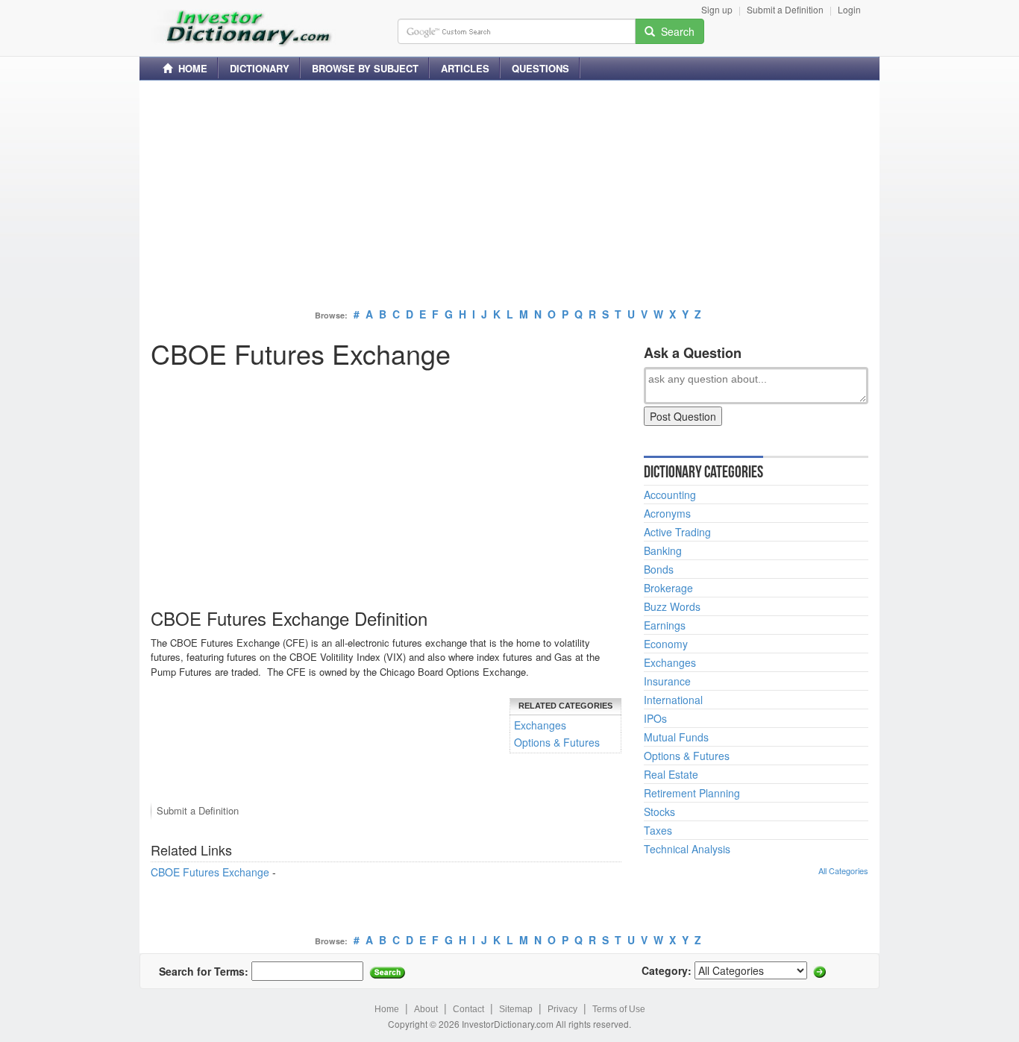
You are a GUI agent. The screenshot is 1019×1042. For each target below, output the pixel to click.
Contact (468, 1009)
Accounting (670, 494)
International (673, 699)
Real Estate (671, 774)
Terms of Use (618, 1009)
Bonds (659, 569)
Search (675, 31)
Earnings (665, 625)
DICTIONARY (259, 68)
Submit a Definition (785, 9)
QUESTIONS (540, 68)
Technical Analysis (687, 848)
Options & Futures (557, 742)
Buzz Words (672, 606)
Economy (666, 643)
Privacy (562, 1009)
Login (849, 9)
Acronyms (667, 513)
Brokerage (668, 587)
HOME (189, 68)
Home (386, 1009)
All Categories (843, 870)
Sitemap (516, 1009)
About (426, 1009)
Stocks (659, 811)
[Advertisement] (509, 196)
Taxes (658, 830)
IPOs (655, 718)
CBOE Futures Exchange (210, 871)
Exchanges (540, 725)
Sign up (717, 9)
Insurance (667, 681)
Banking (663, 550)
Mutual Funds (676, 736)
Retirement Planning (692, 792)
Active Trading (677, 531)
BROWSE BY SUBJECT (365, 68)
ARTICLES (465, 68)
